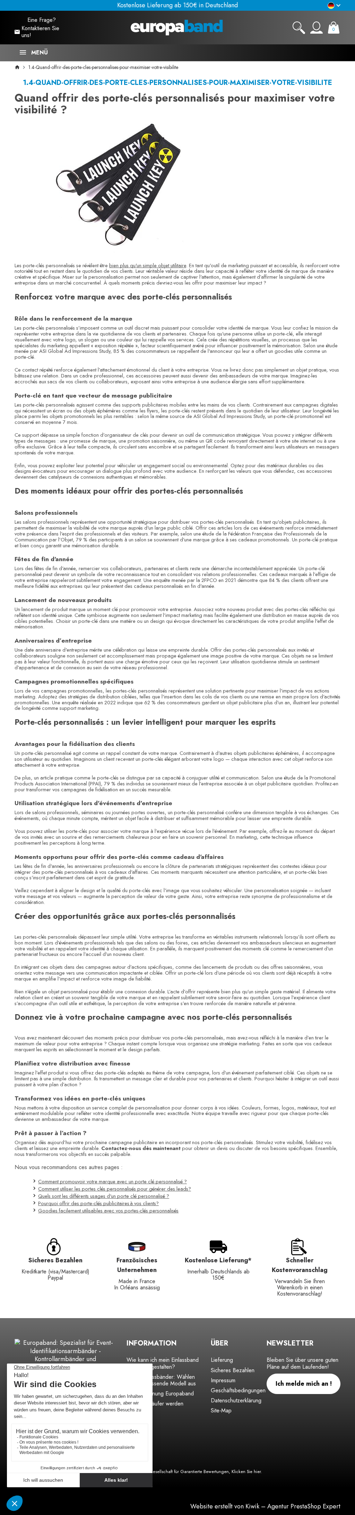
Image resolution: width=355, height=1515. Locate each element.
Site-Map (221, 1410)
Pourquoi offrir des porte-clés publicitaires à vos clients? (98, 1203)
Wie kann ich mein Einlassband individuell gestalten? (163, 1363)
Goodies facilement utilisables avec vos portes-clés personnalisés (108, 1210)
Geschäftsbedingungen (238, 1390)
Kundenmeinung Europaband (160, 1394)
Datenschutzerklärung (236, 1400)
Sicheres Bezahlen (232, 1370)
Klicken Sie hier (246, 1472)
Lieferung (222, 1360)
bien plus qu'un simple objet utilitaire (147, 265)
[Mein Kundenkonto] (316, 27)
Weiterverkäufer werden (155, 1404)
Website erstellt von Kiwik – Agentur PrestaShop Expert (265, 1506)
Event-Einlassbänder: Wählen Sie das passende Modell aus (161, 1380)
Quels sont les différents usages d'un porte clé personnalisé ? (103, 1196)
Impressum (223, 1380)
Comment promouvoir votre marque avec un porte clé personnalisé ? (112, 1181)
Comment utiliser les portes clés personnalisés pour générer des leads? (114, 1188)
